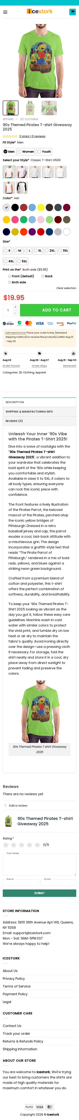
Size (6, 241)
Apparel (8, 119)
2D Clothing (29, 119)
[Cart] (72, 12)
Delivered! (69, 365)
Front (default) (23, 276)
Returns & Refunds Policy (23, 1041)
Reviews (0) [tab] (14, 421)
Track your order (16, 1033)
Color (7, 198)
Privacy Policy (14, 978)
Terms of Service (16, 986)
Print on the (12, 269)
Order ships (39, 365)
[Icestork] (39, 12)
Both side (19, 282)
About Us (10, 970)
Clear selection (66, 288)
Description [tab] (15, 402)
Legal (7, 1001)
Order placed (11, 365)
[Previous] (9, 61)
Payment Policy (15, 994)
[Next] (70, 61)
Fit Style (9, 142)
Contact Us (12, 1025)
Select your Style (16, 160)
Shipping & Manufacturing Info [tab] (29, 411)
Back (49, 276)
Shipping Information (20, 1049)
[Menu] (5, 12)
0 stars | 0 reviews (32, 136)
